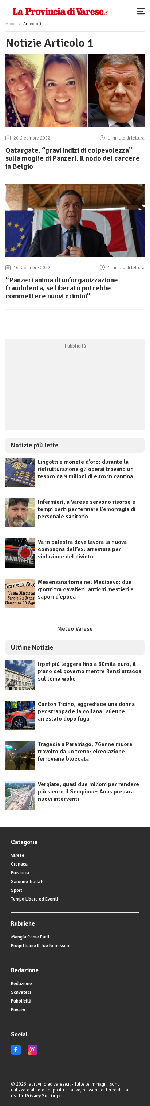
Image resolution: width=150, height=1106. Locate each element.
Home (10, 24)
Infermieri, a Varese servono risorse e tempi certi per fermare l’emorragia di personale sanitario (86, 509)
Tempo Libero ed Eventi (34, 899)
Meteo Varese (75, 628)
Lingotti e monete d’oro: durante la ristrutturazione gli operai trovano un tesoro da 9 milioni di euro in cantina (86, 469)
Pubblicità (21, 1001)
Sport (16, 890)
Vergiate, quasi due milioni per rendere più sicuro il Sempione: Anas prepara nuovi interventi (88, 792)
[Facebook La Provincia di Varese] (16, 1053)
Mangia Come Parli (30, 937)
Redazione (21, 984)
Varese (17, 855)
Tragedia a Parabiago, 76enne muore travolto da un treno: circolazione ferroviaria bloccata (85, 751)
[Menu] (142, 11)
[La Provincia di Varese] (60, 11)
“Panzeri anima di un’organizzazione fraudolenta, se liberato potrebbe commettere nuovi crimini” (61, 288)
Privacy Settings (43, 1096)
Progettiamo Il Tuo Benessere (41, 946)
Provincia (20, 873)
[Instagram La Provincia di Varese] (33, 1053)
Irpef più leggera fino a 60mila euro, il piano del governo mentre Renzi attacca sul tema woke (89, 671)
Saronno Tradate (28, 882)
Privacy (18, 1010)
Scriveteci (21, 992)
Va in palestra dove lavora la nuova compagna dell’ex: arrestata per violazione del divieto (82, 549)
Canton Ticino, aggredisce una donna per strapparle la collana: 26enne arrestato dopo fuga (86, 711)
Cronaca (19, 864)
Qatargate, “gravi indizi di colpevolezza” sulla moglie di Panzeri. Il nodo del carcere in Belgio (72, 158)
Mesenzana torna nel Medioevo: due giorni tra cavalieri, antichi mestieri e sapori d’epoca (86, 589)
